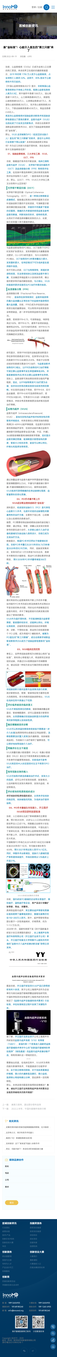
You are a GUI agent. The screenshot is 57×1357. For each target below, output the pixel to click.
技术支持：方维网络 (10, 1344)
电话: (7, 1173)
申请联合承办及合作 (10, 1285)
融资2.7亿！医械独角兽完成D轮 (19, 1138)
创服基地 (6, 1271)
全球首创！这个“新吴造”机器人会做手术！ (23, 1143)
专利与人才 (7, 1264)
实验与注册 (7, 1260)
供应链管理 (7, 1256)
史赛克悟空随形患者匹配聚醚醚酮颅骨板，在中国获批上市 (29, 1127)
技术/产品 (6, 1235)
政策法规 (6, 1231)
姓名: (7, 1166)
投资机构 (33, 1246)
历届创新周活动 (8, 1281)
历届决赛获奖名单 (37, 1267)
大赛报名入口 (35, 1264)
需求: (7, 1187)
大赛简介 (33, 1256)
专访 (4, 1246)
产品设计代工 (7, 1267)
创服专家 (33, 1242)
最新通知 (33, 1260)
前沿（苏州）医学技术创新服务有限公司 (19, 1340)
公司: (7, 1180)
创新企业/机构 (8, 1239)
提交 (12, 1202)
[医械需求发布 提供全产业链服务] (53, 1340)
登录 (34, 7)
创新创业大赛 (7, 1242)
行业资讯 (6, 1228)
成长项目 (33, 1239)
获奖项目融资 (35, 1228)
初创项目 (33, 1235)
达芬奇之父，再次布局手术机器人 (20, 1133)
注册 (40, 7)
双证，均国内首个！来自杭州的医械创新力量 (24, 1149)
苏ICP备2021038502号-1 (12, 1342)
